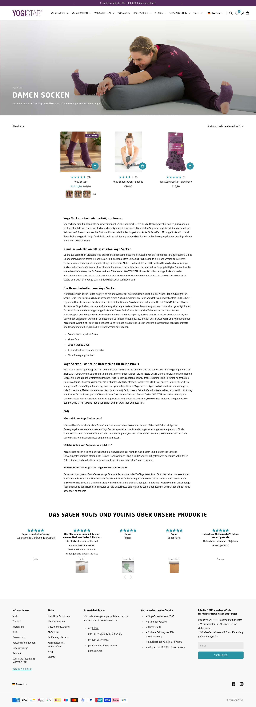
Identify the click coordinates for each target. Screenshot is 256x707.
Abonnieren (152, 361)
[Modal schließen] (168, 330)
